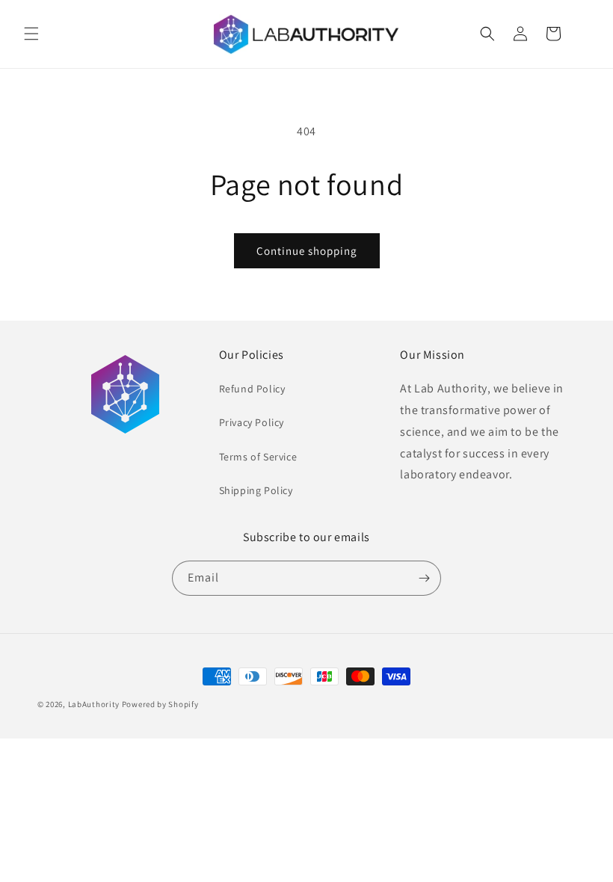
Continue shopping (306, 251)
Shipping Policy (256, 490)
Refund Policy (252, 388)
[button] (31, 33)
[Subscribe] (423, 578)
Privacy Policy (251, 422)
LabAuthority (94, 704)
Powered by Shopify (160, 704)
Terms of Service (258, 456)
